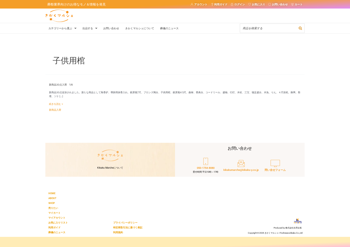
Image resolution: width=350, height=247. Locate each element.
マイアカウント (56, 217)
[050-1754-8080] (205, 166)
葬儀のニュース (56, 232)
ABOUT (52, 198)
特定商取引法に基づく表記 (127, 227)
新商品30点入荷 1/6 (61, 84)
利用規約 (118, 232)
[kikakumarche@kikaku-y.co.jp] (241, 166)
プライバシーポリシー (125, 222)
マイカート (54, 212)
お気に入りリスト (58, 222)
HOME (51, 193)
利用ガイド (54, 227)
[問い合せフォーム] (275, 166)
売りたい (53, 208)
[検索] (300, 28)
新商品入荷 (55, 109)
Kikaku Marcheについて (110, 167)
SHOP (51, 203)
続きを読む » (56, 104)
